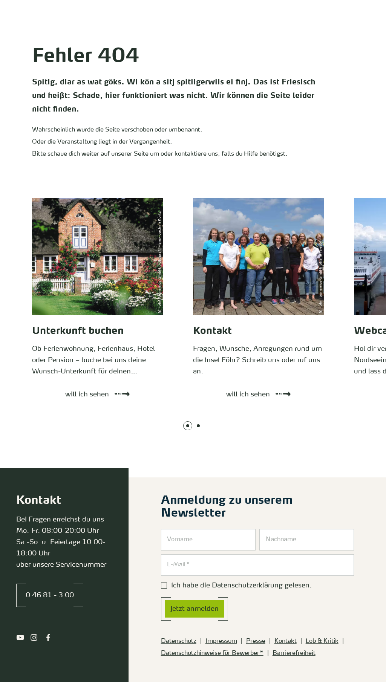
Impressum (221, 641)
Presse (255, 641)
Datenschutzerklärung (247, 585)
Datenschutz (178, 641)
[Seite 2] (198, 425)
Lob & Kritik (322, 641)
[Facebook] (48, 637)
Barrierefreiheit (294, 653)
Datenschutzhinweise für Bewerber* (212, 653)
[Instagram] (34, 637)
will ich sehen (42, 200)
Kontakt (285, 641)
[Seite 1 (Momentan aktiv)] (187, 425)
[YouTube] (20, 637)
